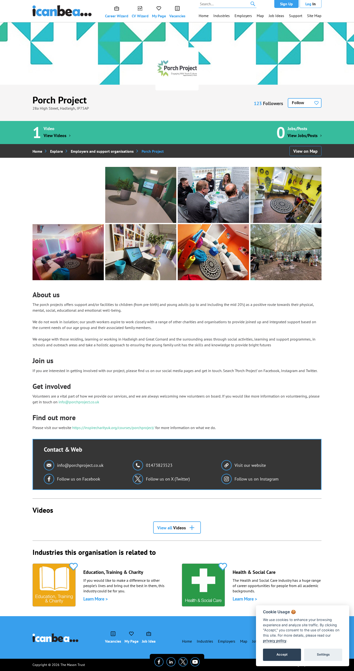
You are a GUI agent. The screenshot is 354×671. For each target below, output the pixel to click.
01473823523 (159, 465)
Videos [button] (171, 528)
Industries (221, 15)
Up (286, 3)
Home (204, 15)
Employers (243, 15)
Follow (298, 103)
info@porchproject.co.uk (79, 401)
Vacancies (177, 15)
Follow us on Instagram (257, 479)
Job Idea (149, 641)
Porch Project (60, 100)
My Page (159, 15)
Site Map (314, 15)
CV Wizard (140, 15)
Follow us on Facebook (78, 479)
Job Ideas (276, 15)
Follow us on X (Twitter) (168, 479)
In (310, 3)
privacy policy (274, 641)
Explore (56, 151)
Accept (282, 654)
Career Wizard (116, 15)
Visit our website (250, 465)
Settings (323, 654)
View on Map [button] (305, 151)
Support (295, 15)
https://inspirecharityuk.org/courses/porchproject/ (113, 427)
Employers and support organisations (102, 151)
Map (260, 15)
